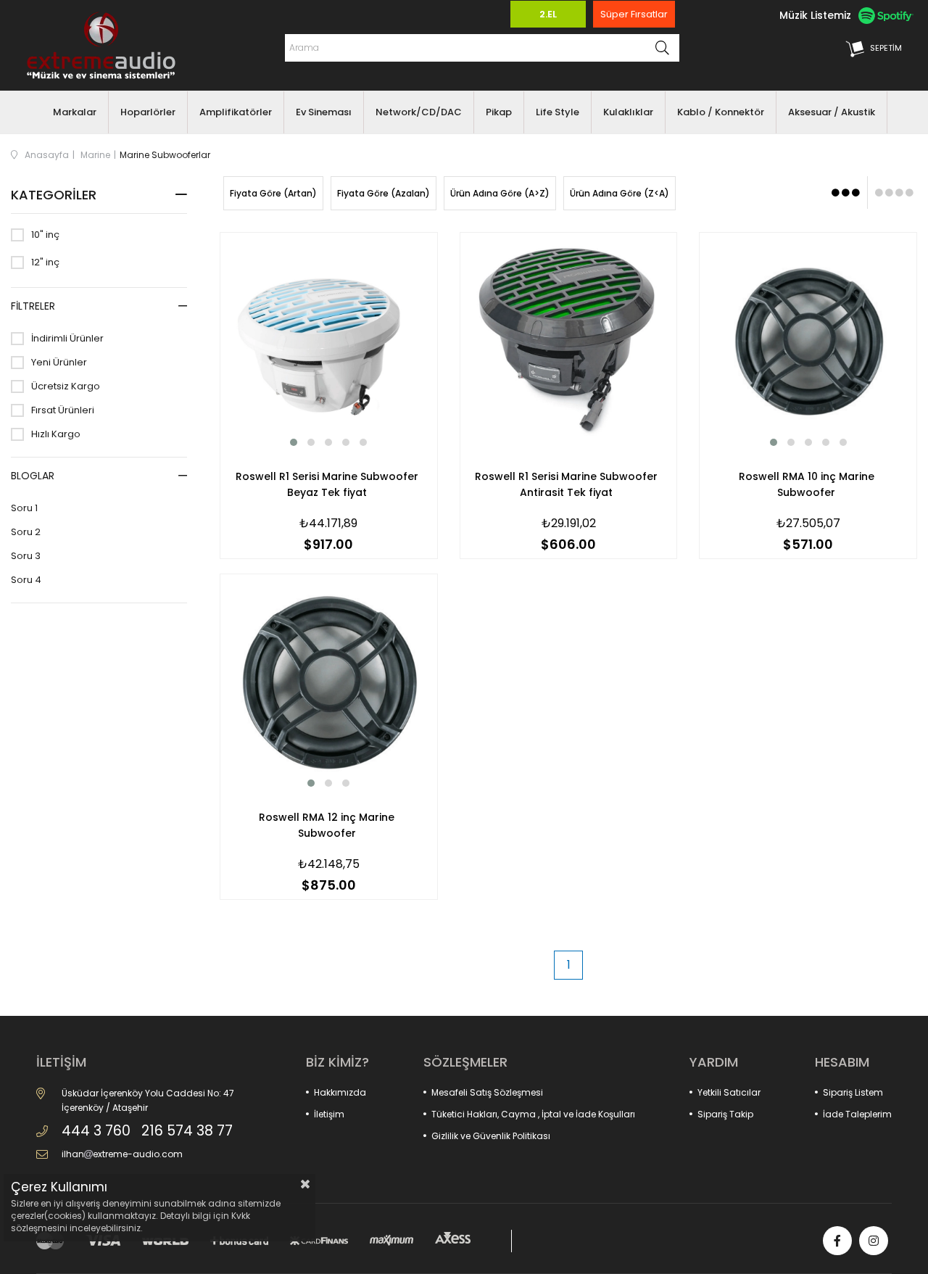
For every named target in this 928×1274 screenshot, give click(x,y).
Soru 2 (26, 532)
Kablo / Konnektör (720, 112)
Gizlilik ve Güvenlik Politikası (490, 1136)
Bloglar (32, 475)
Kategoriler (53, 195)
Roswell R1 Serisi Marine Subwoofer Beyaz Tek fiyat (327, 484)
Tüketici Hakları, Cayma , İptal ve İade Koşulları (533, 1114)
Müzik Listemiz (815, 15)
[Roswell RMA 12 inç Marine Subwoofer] (328, 682)
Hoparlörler (147, 112)
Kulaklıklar (628, 112)
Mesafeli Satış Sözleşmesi (487, 1092)
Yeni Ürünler (59, 362)
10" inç (45, 234)
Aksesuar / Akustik (831, 112)
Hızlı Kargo (55, 434)
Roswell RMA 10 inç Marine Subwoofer (806, 484)
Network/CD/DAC (419, 112)
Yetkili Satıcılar (729, 1092)
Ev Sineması (324, 112)
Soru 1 (24, 508)
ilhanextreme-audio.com (122, 1154)
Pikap (499, 112)
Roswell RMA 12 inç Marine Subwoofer (326, 825)
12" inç (45, 262)
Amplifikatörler (235, 112)
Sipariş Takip (725, 1114)
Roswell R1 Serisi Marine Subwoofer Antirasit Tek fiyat (566, 484)
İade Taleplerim (857, 1114)
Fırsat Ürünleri (62, 410)
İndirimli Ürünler (67, 338)
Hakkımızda (340, 1092)
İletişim (329, 1114)
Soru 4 (26, 580)
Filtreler (33, 306)
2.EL (548, 14)
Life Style (557, 112)
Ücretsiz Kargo (65, 386)
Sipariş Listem (853, 1092)
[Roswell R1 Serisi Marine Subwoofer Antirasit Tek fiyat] (568, 341)
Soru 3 (26, 556)
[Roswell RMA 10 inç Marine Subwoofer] (808, 341)
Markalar (74, 112)
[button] (293, 442)
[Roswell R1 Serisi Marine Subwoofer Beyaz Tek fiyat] (328, 341)
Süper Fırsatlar (634, 14)
